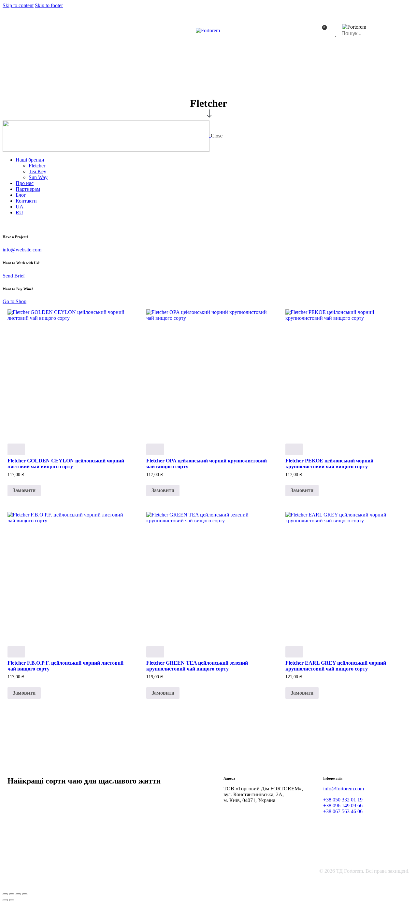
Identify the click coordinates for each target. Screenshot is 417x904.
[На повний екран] (11, 894)
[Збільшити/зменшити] (5, 894)
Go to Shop (14, 301)
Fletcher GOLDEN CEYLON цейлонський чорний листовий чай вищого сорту (65, 463)
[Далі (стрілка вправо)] (11, 900)
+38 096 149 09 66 (343, 805)
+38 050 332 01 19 (343, 799)
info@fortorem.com (343, 788)
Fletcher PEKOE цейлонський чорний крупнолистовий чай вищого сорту (329, 463)
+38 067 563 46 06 (343, 811)
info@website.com (22, 249)
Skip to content (18, 5)
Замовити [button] (24, 490)
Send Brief (14, 275)
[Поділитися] (18, 894)
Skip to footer (49, 5)
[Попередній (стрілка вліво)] (5, 900)
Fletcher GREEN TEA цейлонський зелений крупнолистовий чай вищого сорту (197, 665)
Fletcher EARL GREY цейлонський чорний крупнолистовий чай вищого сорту (335, 665)
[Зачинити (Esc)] (24, 894)
